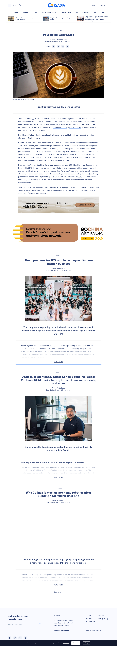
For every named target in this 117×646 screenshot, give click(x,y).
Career (88, 619)
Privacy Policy (103, 619)
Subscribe (101, 616)
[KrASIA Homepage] (56, 5)
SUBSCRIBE (103, 5)
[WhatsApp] (67, 46)
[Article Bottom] (58, 205)
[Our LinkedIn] (20, 637)
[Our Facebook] (9, 637)
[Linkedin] (62, 46)
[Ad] (58, 232)
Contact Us (90, 622)
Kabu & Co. (23, 142)
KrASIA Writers (62, 39)
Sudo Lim (62, 388)
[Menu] (9, 5)
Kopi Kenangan (46, 165)
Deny (86, 643)
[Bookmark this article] (71, 41)
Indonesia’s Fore (60, 127)
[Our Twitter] (15, 637)
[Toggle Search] (20, 5)
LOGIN (93, 5)
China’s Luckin (75, 127)
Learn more (66, 643)
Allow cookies (75, 643)
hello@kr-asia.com (61, 630)
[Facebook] (53, 46)
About (88, 616)
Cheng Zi (62, 268)
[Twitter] (58, 46)
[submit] (40, 624)
